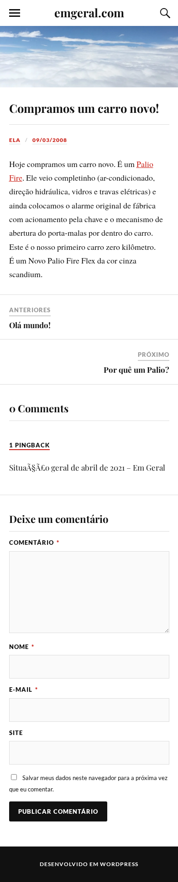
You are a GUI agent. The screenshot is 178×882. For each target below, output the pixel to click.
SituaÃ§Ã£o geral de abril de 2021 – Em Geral (87, 467)
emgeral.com (89, 12)
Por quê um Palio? (136, 370)
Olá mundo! (30, 325)
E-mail (23, 689)
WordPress (119, 864)
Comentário (34, 542)
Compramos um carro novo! (84, 108)
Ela (15, 140)
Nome (21, 646)
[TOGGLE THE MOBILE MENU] (14, 13)
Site (16, 732)
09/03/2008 (49, 140)
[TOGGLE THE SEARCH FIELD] (163, 13)
